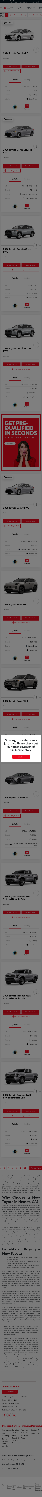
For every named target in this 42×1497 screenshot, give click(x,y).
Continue (21, 757)
